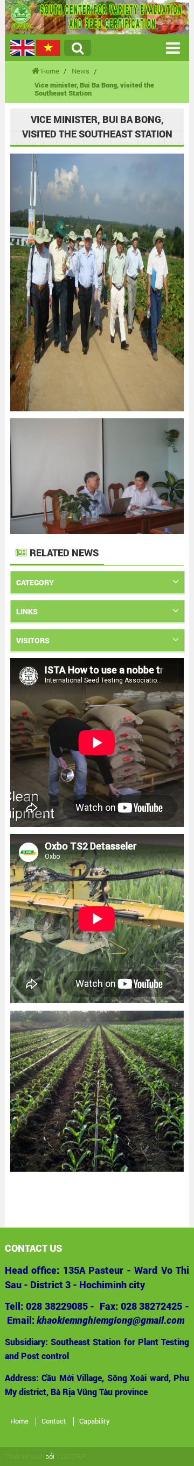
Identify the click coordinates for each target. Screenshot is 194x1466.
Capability (94, 1421)
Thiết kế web (24, 1456)
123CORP (71, 1456)
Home (19, 1421)
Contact (53, 1421)
